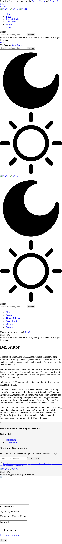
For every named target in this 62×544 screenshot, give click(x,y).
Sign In (28, 332)
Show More (16, 45)
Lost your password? (9, 535)
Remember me (10, 530)
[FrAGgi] (14, 9)
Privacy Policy (38, 1)
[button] (3, 6)
